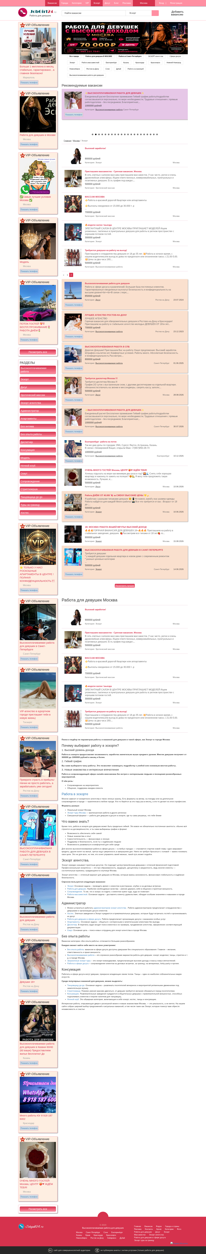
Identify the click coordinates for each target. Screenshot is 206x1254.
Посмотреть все (38, 352)
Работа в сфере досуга (78, 963)
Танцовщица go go (31, 497)
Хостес (25, 512)
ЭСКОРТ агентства (155, 56)
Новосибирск (75, 69)
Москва (76, 141)
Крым (87, 1235)
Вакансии (52, 3)
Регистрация (176, 3)
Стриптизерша (29, 489)
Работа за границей (136, 69)
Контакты (149, 1229)
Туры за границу (30, 505)
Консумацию (73, 994)
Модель (25, 457)
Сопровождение (30, 481)
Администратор (30, 410)
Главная (67, 141)
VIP (87, 3)
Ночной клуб (28, 465)
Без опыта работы (31, 434)
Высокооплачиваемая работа (33, 370)
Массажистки (139, 1235)
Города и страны (172, 1226)
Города (64, 3)
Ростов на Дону (97, 1238)
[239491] (125, 38)
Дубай (118, 69)
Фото (179, 1229)
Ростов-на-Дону (92, 69)
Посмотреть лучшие (125, 586)
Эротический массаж (33, 395)
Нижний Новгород (174, 63)
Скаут (24, 473)
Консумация (28, 450)
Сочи (108, 69)
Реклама (126, 3)
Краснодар (140, 63)
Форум (159, 1226)
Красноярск (155, 63)
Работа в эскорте (75, 794)
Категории (77, 3)
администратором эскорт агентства (110, 908)
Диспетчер (27, 442)
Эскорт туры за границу (144, 1240)
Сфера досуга (175, 56)
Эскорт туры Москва (76, 813)
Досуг (107, 3)
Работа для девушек (76, 889)
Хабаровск (111, 1238)
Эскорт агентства (31, 403)
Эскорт (96, 3)
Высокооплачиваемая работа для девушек (87, 75)
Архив (158, 1229)
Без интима (27, 426)
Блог (116, 3)
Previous (59, 109)
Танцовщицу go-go (76, 985)
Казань (126, 63)
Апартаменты (28, 418)
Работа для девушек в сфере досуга (84, 919)
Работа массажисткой (90, 63)
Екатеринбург (111, 63)
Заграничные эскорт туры (79, 961)
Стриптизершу (73, 991)
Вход (161, 3)
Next (191, 109)
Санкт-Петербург (93, 1232)
